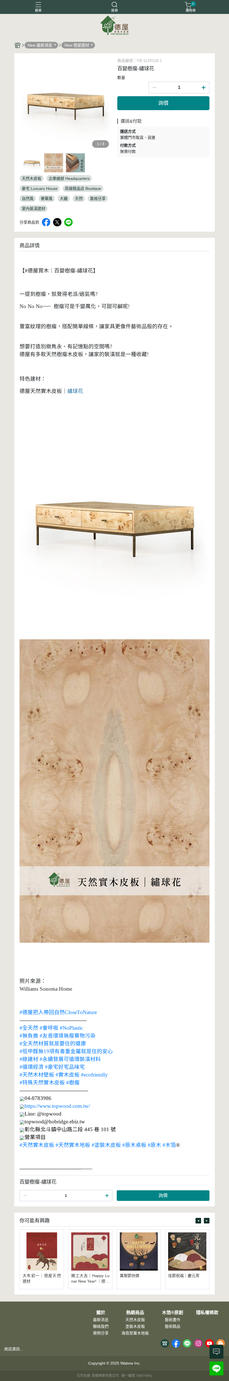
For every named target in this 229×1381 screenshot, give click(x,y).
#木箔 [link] (169, 1145)
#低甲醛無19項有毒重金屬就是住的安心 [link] (66, 1051)
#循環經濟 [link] (32, 1067)
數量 (121, 77)
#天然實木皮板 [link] (37, 1145)
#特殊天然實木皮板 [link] (42, 1082)
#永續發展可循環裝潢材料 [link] (70, 1059)
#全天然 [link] (29, 1028)
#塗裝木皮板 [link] (106, 1145)
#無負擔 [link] (29, 1036)
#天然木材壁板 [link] (37, 1075)
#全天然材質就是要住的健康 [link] (53, 1043)
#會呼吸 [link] (49, 1028)
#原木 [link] (154, 1145)
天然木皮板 (135, 1320)
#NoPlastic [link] (71, 1028)
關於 (100, 1312)
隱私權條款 (207, 1312)
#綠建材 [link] (29, 1059)
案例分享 (101, 1333)
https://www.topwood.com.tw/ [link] (57, 1106)
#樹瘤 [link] (73, 1082)
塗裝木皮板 (135, 1326)
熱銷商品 (135, 1312)
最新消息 (101, 1320)
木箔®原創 (172, 1312)
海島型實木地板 (135, 1333)
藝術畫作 (172, 1320)
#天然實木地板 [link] (73, 1145)
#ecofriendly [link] (94, 1075)
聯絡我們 (101, 1326)
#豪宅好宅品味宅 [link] (65, 1067)
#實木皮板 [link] (68, 1075)
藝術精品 (172, 1326)
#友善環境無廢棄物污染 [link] (68, 1036)
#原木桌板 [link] (134, 1145)
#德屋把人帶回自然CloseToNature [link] (58, 1012)
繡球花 (75, 391)
